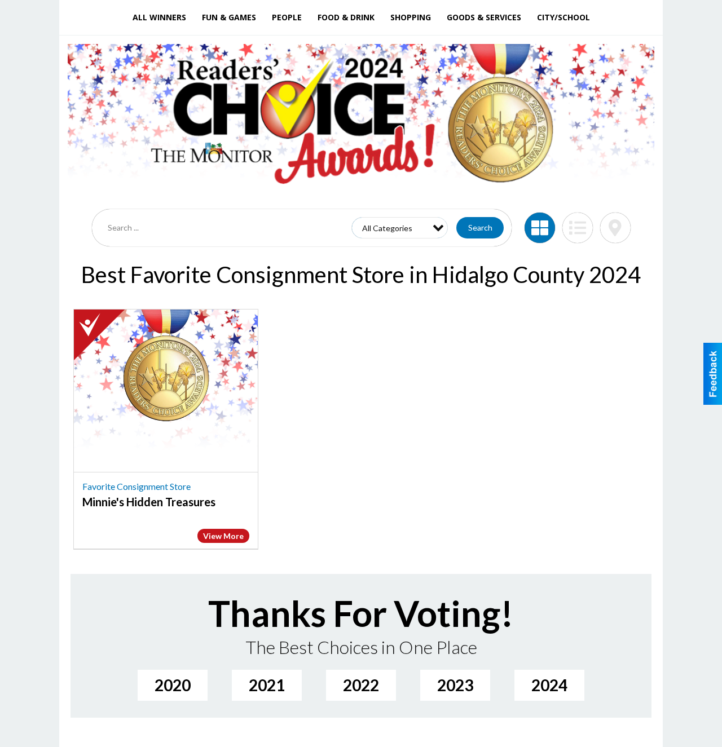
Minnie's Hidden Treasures (148, 502)
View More (223, 536)
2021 (267, 685)
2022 (361, 685)
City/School (563, 17)
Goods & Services (484, 17)
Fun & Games (229, 17)
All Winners (159, 17)
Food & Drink (346, 17)
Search (480, 227)
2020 (173, 685)
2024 (549, 685)
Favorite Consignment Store (136, 486)
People (287, 17)
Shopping (410, 17)
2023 (455, 685)
